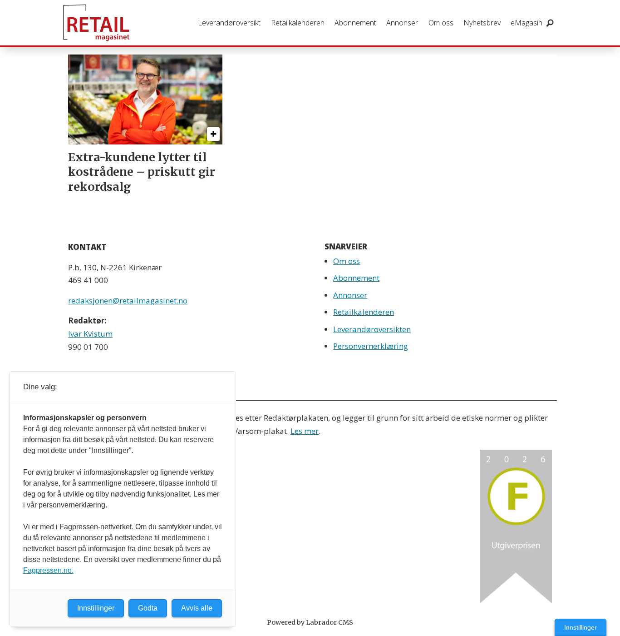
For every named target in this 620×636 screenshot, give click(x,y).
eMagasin (526, 23)
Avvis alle (196, 608)
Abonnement (355, 23)
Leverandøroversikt (229, 23)
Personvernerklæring (370, 346)
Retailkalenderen (298, 23)
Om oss (440, 23)
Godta (147, 608)
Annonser (402, 23)
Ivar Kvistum (90, 333)
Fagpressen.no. (48, 570)
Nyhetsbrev (482, 23)
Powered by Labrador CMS (310, 622)
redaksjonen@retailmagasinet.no (127, 300)
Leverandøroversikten (372, 329)
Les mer (304, 431)
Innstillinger (580, 627)
